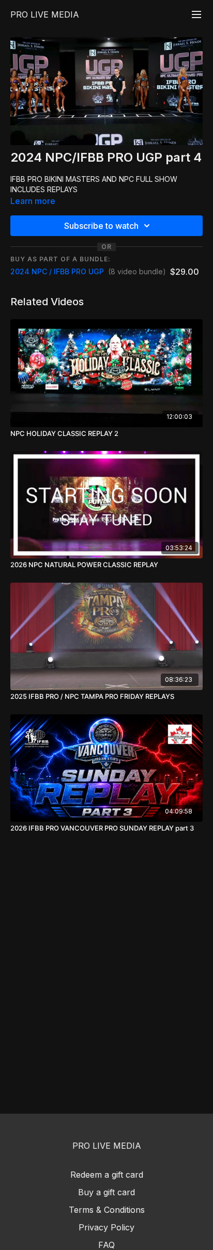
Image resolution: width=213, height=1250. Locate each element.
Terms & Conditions (107, 1210)
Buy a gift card (106, 1192)
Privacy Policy (106, 1227)
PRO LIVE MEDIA (44, 14)
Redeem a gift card (106, 1174)
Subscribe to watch (101, 226)
